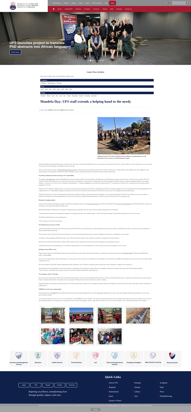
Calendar (119, 9)
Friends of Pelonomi (92, 204)
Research (96, 9)
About (60, 9)
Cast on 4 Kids (47, 255)
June (60, 95)
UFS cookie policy (114, 405)
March (48, 95)
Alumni (104, 9)
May (57, 95)
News (81, 3)
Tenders (59, 385)
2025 (66, 89)
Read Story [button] (15, 52)
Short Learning (97, 3)
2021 (50, 89)
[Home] (53, 9)
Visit (35, 385)
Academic (87, 9)
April (53, 95)
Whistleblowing (166, 396)
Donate (66, 3)
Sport (87, 3)
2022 (54, 89)
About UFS (113, 383)
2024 (62, 89)
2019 (42, 89)
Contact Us (128, 9)
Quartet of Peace (115, 401)
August (69, 95)
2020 (46, 89)
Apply (113, 3)
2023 (58, 89)
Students (78, 9)
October (81, 95)
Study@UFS (68, 9)
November (87, 95)
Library (74, 3)
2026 (70, 89)
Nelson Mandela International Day (67, 170)
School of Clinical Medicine (124, 204)
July (64, 95)
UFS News (43, 83)
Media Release (52, 83)
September (75, 95)
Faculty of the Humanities (48, 179)
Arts (106, 3)
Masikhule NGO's (128, 253)
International (57, 3)
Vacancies (72, 385)
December (94, 95)
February (43, 95)
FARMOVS (54, 293)
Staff (111, 9)
